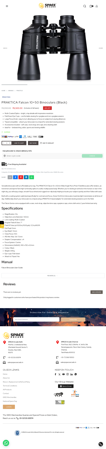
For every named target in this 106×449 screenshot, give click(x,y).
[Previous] (5, 48)
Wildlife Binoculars (58, 172)
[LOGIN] (97, 6)
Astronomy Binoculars (16, 172)
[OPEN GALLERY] (53, 48)
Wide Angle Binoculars (47, 172)
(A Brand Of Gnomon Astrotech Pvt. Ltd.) (38, 432)
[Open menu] (7, 6)
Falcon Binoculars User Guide (12, 268)
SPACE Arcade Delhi (15, 342)
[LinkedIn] (71, 374)
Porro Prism (32, 172)
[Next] (101, 48)
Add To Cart (19, 143)
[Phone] (101, 444)
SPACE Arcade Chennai (69, 342)
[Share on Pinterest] (20, 177)
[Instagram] (67, 374)
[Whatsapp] (75, 374)
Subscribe (73, 319)
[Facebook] (55, 374)
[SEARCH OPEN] (84, 6)
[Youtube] (63, 374)
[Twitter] (59, 374)
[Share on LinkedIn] (26, 177)
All (8, 172)
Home (3, 90)
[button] (53, 275)
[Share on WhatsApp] (31, 177)
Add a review (96, 292)
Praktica (19, 90)
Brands (10, 90)
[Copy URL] (10, 177)
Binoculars (25, 172)
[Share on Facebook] (15, 177)
